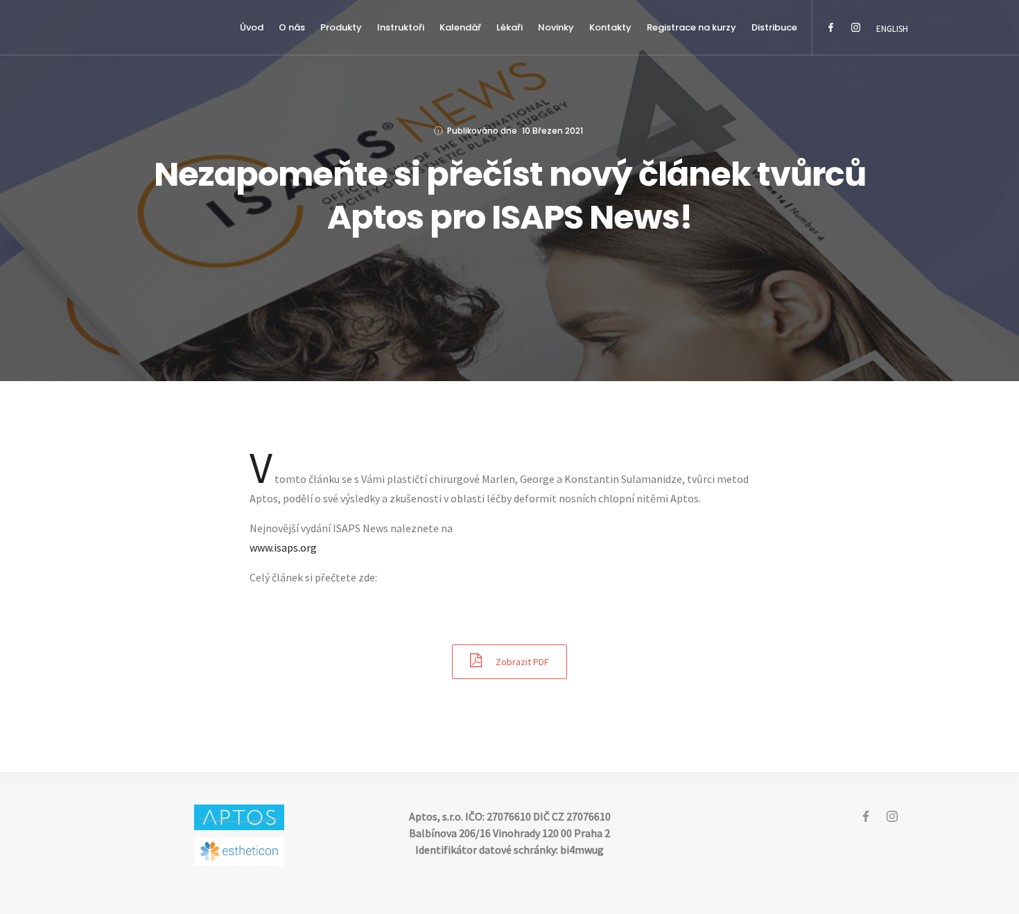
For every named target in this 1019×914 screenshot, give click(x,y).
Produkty (341, 27)
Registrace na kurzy (691, 27)
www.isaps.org (283, 547)
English (892, 29)
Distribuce (774, 27)
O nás (292, 27)
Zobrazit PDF (522, 662)
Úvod (251, 27)
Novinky (556, 27)
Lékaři (509, 27)
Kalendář (460, 27)
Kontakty (610, 27)
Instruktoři (400, 27)
